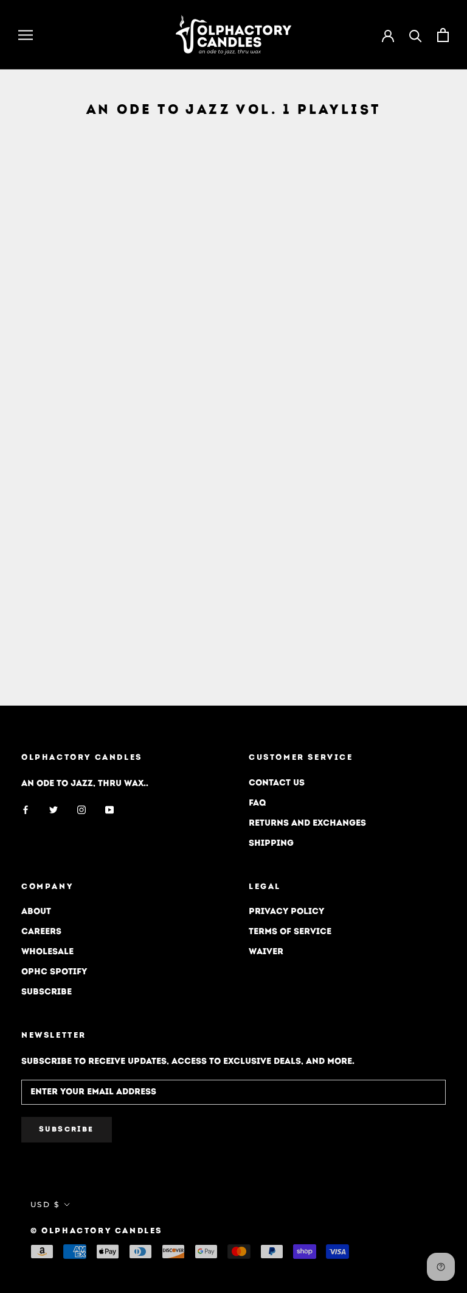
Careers (41, 932)
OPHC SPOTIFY (54, 972)
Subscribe (46, 992)
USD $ (45, 1204)
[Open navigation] (25, 35)
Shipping (271, 843)
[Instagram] (81, 810)
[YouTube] (109, 810)
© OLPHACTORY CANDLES (96, 1231)
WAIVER (266, 952)
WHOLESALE (47, 952)
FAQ (257, 803)
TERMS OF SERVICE (290, 932)
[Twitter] (53, 810)
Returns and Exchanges (307, 823)
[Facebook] (25, 810)
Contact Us (277, 783)
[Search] (415, 35)
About (36, 911)
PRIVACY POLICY (286, 911)
